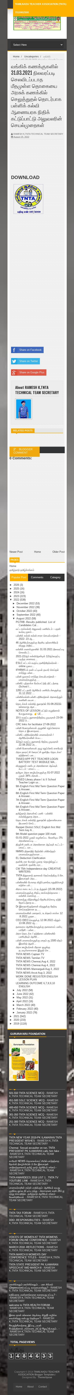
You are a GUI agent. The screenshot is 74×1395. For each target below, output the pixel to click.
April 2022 (22, 1001)
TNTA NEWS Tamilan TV (30, 957)
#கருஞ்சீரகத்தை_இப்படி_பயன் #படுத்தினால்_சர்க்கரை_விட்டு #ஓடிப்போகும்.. (33, 1327)
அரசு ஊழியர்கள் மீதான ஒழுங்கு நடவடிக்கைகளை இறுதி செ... (33, 949)
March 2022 (24, 1005)
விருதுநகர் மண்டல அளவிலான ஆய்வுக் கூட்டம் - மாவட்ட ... (36, 767)
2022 (17, 599)
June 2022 (23, 993)
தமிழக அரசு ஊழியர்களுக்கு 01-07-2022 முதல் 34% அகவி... (38, 774)
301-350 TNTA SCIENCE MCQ (26, 1114)
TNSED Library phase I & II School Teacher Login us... (36, 781)
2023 (17, 596)
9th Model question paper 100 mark (36, 833)
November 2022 (26, 607)
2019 (17, 1023)
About (30, 1386)
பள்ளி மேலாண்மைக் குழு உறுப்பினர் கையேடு (39, 748)
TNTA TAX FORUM (20, 1212)
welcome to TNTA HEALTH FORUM (29, 1305)
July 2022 (22, 990)
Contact (42, 1386)
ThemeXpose (45, 1377)
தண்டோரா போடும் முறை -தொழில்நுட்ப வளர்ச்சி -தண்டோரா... (37, 863)
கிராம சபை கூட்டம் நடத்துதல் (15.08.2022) (39, 889)
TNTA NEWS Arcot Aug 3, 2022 (34, 972)
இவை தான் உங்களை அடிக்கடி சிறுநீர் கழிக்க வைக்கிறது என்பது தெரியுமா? (33, 1317)
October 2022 (25, 610)
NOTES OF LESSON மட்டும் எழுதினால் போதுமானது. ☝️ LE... (38, 712)
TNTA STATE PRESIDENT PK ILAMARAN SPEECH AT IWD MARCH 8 (33, 1266)
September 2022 (26, 614)
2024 (17, 592)
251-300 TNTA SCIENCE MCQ (26, 1121)
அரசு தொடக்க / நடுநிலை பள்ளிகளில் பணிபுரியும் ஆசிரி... (35, 935)
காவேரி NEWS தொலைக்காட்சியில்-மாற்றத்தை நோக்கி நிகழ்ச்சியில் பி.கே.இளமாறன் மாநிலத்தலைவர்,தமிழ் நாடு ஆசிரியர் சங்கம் (34, 1164)
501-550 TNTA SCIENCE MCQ (26, 1093)
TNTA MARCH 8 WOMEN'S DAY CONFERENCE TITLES (28, 1256)
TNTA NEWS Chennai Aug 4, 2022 (35, 965)
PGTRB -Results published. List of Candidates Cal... (35, 624)
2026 (17, 584)
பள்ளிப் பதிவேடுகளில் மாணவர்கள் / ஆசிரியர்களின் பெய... (35, 736)
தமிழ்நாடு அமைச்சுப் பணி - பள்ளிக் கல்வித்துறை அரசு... (34, 815)
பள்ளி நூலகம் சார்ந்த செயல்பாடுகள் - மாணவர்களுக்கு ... (36, 678)
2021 (17, 1016)
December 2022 (26, 603)
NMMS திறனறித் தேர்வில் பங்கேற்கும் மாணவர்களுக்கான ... (35, 853)
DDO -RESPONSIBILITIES (24, 1220)
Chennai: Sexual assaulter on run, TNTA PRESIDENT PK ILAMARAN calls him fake (34, 1149)
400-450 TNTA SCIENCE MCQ (26, 1107)
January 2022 (25, 1012)
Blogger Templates (45, 1374)
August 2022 (24, 618)
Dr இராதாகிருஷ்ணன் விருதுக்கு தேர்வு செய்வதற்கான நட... (36, 908)
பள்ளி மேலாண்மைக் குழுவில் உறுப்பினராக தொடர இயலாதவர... (38, 730)
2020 (17, 1019)
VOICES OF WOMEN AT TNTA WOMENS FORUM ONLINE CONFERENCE (33, 1239)
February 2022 (25, 1008)
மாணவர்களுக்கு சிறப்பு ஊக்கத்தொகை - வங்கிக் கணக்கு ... (38, 894)
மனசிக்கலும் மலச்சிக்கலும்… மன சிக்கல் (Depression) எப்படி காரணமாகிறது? (31, 1286)
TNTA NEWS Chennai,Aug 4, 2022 (35, 961)
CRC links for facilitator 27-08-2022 (36, 724)
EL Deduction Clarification (30, 858)
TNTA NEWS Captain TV (30, 954)
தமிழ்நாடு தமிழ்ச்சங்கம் (21, 570)
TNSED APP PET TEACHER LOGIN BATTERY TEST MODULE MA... (37, 760)
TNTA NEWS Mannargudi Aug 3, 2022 (37, 969)
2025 (17, 588)
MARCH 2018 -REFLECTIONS (26, 1247)
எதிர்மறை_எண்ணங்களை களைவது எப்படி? (32, 1294)
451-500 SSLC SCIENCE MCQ (27, 1100)
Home (12, 566)
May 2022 (23, 997)
